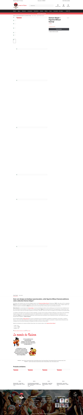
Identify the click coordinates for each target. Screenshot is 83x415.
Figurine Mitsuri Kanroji (37, 360)
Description (21, 295)
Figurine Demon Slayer (30, 360)
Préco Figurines (54, 361)
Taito (65, 360)
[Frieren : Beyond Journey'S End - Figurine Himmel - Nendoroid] (67, 17)
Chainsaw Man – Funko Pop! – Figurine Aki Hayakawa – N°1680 (62, 384)
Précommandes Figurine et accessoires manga (23, 15)
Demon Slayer (24, 360)
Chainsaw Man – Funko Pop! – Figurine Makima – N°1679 (47, 384)
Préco (50, 361)
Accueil (14, 15)
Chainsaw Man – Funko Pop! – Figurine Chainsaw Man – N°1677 (19, 384)
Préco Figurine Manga (44, 360)
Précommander (19, 387)
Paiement (68, 6)
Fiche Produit (15, 295)
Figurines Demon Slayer (40, 361)
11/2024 (29, 361)
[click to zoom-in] (31, 32)
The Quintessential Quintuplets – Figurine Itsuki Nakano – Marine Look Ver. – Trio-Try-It (34, 384)
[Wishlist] (25, 370)
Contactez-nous (57, 6)
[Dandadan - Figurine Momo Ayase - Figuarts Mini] (68, 17)
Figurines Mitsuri (46, 361)
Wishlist (63, 6)
